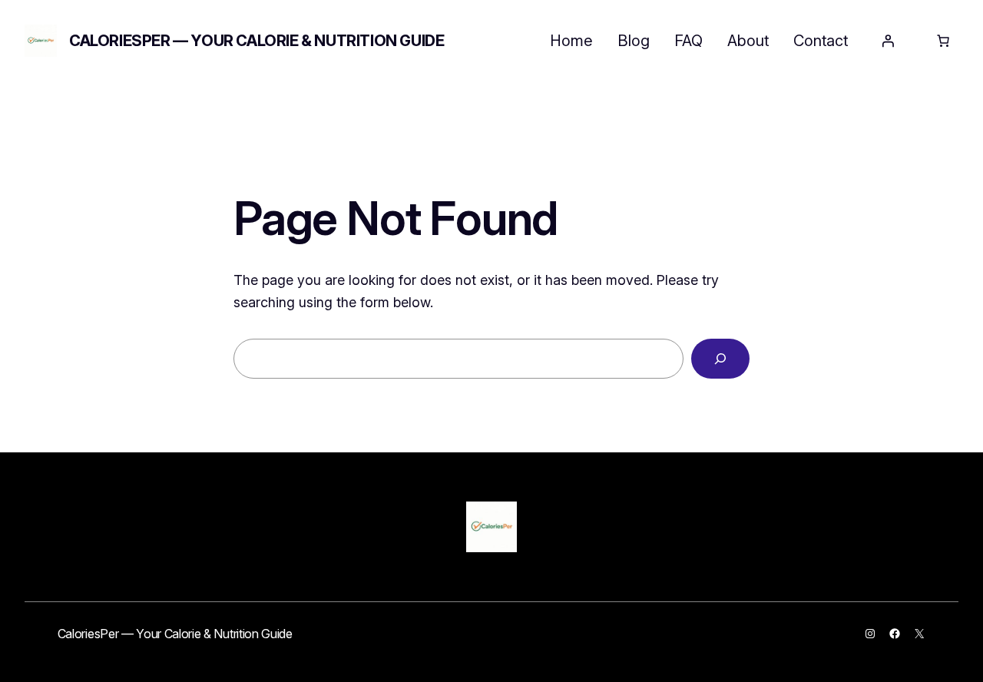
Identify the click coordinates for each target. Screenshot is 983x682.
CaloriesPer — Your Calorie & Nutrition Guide (256, 40)
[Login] (887, 40)
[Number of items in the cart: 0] (943, 40)
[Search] (720, 359)
